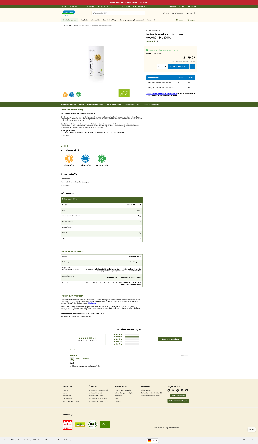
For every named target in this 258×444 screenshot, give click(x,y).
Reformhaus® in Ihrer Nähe (98, 401)
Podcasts (118, 401)
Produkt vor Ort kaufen (151, 104)
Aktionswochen (146, 390)
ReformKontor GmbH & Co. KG (151, 393)
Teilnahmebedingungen (65, 440)
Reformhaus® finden (176, 6)
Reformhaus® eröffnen (96, 396)
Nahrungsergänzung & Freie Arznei (132, 20)
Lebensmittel (95, 20)
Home (63, 25)
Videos (117, 398)
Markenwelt (151, 20)
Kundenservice (191, 6)
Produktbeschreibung (68, 104)
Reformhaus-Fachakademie (98, 398)
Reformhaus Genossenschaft (98, 390)
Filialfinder (92, 303)
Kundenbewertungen (132, 104)
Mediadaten (67, 396)
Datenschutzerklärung (24, 440)
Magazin (193, 20)
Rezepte (180, 20)
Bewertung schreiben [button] (170, 339)
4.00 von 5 (92, 338)
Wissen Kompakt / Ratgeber (124, 393)
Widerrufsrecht (37, 440)
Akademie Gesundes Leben (150, 396)
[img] (74, 355)
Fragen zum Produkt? (114, 104)
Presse (65, 393)
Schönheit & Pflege (109, 20)
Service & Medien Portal (71, 401)
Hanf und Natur (72, 25)
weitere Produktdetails (95, 104)
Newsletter (118, 396)
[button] (151, 41)
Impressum (52, 440)
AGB (45, 440)
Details (81, 104)
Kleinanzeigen (67, 398)
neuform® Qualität (70, 6)
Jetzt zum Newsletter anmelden (161, 93)
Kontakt (65, 390)
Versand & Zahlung (10, 440)
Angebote (84, 20)
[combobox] (118, 13)
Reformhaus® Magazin (123, 390)
